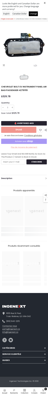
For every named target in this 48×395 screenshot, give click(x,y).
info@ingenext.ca (10, 332)
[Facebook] (4, 340)
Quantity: (5, 102)
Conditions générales (33, 135)
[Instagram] (11, 340)
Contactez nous (9, 326)
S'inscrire (36, 161)
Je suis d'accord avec (14, 135)
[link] (12, 230)
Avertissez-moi (25, 123)
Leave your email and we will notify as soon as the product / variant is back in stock (23, 155)
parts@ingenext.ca (11, 329)
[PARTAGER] (45, 130)
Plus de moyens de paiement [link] (24, 147)
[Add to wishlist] (40, 130)
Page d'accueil (7, 19)
